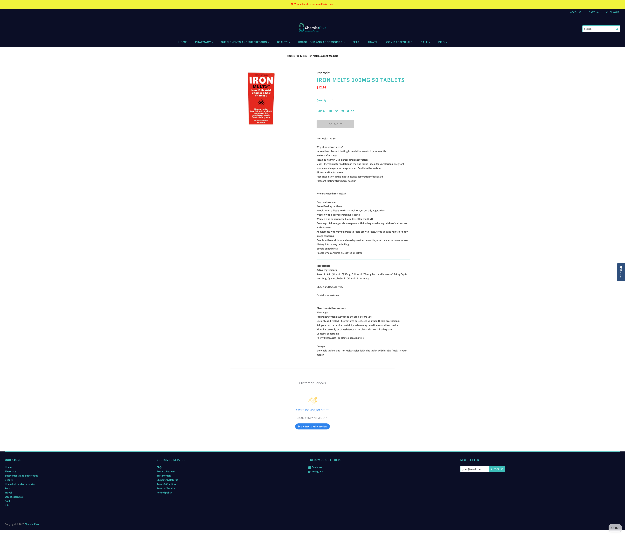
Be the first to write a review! (312, 426)
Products (301, 56)
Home (182, 42)
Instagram (317, 471)
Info (441, 42)
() (594, 12)
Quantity (321, 100)
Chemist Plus (32, 524)
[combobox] (601, 28)
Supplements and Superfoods (244, 42)
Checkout (612, 12)
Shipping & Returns (167, 480)
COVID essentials (399, 42)
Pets (356, 42)
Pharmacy (203, 42)
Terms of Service (166, 488)
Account (576, 12)
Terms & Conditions (167, 484)
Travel (373, 42)
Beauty (282, 42)
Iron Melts (323, 73)
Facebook (316, 467)
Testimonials (164, 476)
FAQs (159, 467)
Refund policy (164, 492)
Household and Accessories (320, 42)
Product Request (166, 471)
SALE (424, 42)
